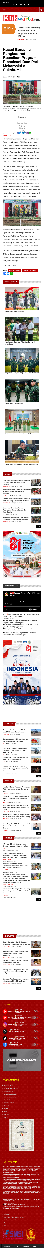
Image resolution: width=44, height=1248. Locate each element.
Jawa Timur (6, 486)
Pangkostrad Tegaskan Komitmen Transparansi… (22, 464)
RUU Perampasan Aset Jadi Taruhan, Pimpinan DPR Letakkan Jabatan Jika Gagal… (16, 807)
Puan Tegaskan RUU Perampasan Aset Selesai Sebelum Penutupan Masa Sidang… (16, 826)
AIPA (5, 1111)
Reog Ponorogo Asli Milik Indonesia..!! (18, 629)
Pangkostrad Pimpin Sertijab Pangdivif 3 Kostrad (22, 373)
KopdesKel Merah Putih (11, 1088)
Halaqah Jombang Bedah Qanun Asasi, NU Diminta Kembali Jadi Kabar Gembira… (16, 482)
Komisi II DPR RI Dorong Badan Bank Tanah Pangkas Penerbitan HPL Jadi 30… (16, 798)
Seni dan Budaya (9, 1103)
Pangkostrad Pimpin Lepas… (15, 403)
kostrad (33, 270)
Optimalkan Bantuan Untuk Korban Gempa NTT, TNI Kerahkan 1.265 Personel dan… (15, 750)
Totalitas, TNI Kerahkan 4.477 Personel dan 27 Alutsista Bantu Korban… (16, 731)
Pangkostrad (14, 270)
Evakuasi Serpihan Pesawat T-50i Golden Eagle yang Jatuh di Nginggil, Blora (20, 626)
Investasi (7, 1100)
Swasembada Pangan (10, 1094)
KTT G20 (6, 1114)
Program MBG (8, 1085)
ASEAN (6, 1106)
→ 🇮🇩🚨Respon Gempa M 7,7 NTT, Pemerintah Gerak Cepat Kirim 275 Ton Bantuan (21, 615)
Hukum (5, 870)
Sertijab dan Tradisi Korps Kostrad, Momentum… (22, 434)
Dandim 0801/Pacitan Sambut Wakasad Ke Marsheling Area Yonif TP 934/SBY (16, 500)
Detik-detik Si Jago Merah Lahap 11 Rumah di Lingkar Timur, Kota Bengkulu (20, 622)
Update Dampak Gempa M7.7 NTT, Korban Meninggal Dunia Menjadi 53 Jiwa (15, 769)
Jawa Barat (7, 136)
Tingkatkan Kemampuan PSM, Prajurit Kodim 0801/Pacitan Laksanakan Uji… (16, 518)
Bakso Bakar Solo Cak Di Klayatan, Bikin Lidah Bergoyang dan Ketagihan (16, 943)
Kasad (25, 270)
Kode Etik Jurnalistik (10, 1220)
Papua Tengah (8, 884)
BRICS (6, 1108)
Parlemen (20, 39)
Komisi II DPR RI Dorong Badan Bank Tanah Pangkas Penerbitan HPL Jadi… (28, 32)
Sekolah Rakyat (8, 1091)
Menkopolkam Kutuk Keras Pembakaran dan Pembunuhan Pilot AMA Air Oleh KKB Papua (15, 866)
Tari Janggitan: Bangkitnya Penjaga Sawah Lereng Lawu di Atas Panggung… (15, 953)
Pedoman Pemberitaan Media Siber (14, 1217)
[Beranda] (22, 17)
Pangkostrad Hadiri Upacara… (15, 311)
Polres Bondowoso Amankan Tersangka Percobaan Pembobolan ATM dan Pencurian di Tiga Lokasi (15, 855)
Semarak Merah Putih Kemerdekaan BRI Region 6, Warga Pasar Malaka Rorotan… (17, 491)
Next (38, 526)
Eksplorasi (6, 946)
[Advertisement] (22, 714)
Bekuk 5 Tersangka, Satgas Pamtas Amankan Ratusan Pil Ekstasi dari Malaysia (19, 634)
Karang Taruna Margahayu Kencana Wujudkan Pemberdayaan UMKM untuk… (15, 972)
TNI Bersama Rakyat (10, 1097)
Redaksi (6, 1214)
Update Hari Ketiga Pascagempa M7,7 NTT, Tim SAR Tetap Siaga (16, 758)
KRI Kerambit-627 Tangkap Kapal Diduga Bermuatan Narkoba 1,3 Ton (15, 845)
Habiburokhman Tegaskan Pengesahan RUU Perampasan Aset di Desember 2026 (16, 789)
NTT (4, 514)
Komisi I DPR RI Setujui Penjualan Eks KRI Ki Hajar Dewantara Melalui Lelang (16, 816)
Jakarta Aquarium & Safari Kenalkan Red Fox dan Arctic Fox (15, 961)
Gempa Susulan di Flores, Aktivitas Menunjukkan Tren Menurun (15, 740)
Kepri (5, 848)
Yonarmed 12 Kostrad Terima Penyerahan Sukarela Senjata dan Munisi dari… (15, 510)
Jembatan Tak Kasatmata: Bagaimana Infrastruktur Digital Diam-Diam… (16, 980)
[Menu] (4, 10)
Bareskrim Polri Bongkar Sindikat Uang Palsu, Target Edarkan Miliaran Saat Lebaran (16, 891)
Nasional (6, 495)
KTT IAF (6, 1117)
